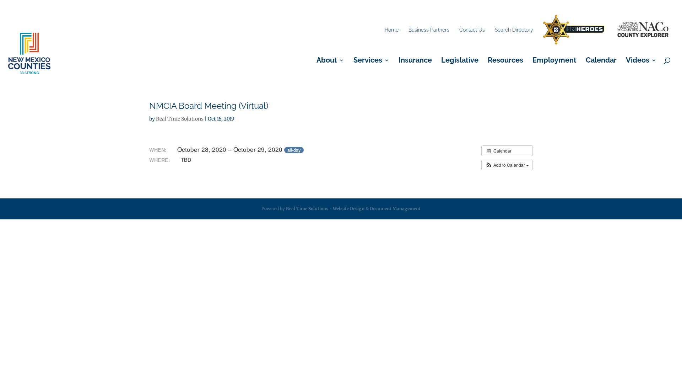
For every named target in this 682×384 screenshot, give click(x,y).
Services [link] (367, 61)
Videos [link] (637, 61)
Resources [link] (505, 61)
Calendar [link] (601, 61)
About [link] (326, 61)
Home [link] (392, 30)
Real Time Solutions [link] (180, 119)
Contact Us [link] (472, 30)
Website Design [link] (348, 208)
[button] (507, 165)
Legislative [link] (459, 61)
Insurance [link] (415, 61)
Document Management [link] (395, 208)
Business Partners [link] (428, 30)
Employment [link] (554, 61)
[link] (573, 30)
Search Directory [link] (514, 30)
